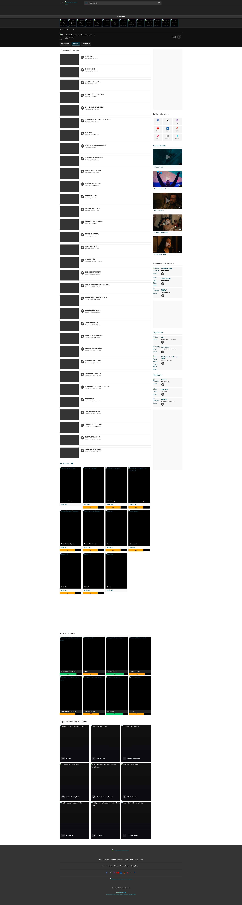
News (141, 859)
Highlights (121, 17)
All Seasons (65, 463)
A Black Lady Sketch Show (68, 711)
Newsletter (167, 138)
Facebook (158, 123)
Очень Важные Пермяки (68, 544)
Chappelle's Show (112, 671)
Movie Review (165, 270)
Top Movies (158, 332)
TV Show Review (165, 292)
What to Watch (129, 859)
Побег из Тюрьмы (89, 501)
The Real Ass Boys (65, 30)
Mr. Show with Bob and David (69, 671)
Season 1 (86, 586)
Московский (133, 544)
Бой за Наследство (112, 501)
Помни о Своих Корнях (90, 544)
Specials (109, 586)
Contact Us (110, 866)
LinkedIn (168, 130)
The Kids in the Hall (89, 711)
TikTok (158, 138)
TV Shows (106, 859)
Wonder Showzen (135, 671)
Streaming (113, 859)
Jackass (132, 711)
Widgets (177, 138)
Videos (136, 859)
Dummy (86, 671)
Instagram (177, 123)
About (103, 866)
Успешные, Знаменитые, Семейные (140, 501)
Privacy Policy (135, 866)
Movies (100, 859)
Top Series (157, 374)
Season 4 (109, 544)
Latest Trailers (159, 145)
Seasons (75, 30)
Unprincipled (110, 711)
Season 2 (63, 586)
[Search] (159, 3)
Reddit (177, 130)
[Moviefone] (72, 3)
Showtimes (120, 859)
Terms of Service (124, 866)
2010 (66, 37)
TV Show (71, 37)
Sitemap (116, 866)
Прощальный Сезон (66, 501)
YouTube (158, 130)
